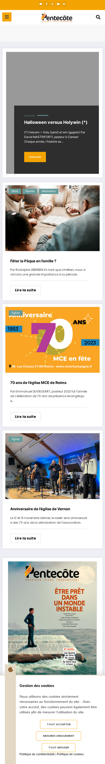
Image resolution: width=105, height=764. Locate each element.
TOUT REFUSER (58, 747)
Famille (29, 191)
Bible (15, 191)
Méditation (48, 191)
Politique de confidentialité (37, 754)
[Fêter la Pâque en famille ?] (52, 218)
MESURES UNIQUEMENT (58, 736)
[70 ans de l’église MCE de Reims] (52, 340)
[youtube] (58, 4)
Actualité (29, 116)
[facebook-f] (46, 4)
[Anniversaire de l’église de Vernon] (52, 466)
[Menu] (6, 16)
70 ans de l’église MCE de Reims (38, 382)
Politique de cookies (70, 754)
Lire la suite (35, 157)
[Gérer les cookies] (10, 669)
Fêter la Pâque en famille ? (33, 261)
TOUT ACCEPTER (59, 724)
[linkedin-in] (64, 4)
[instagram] (52, 4)
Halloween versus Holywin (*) (55, 122)
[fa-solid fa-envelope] (41, 4)
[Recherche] (98, 17)
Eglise (16, 312)
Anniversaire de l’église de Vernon (40, 509)
